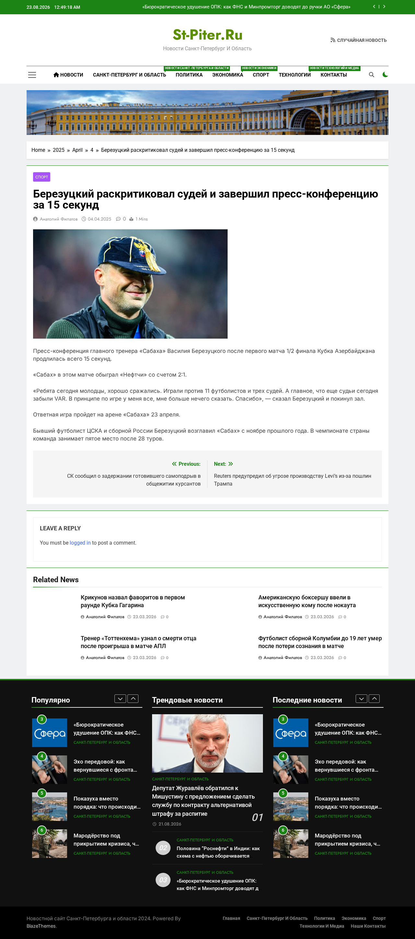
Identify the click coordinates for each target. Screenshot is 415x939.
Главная (231, 918)
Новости (71, 75)
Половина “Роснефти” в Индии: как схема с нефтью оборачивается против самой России (218, 856)
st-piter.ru (207, 34)
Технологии (297, 72)
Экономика (230, 72)
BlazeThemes (41, 926)
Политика (189, 75)
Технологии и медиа (322, 926)
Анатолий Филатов (58, 219)
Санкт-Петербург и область (132, 72)
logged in (80, 543)
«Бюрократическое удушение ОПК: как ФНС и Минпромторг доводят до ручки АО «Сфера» (246, 7)
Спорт (261, 75)
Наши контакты (368, 926)
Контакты (334, 75)
